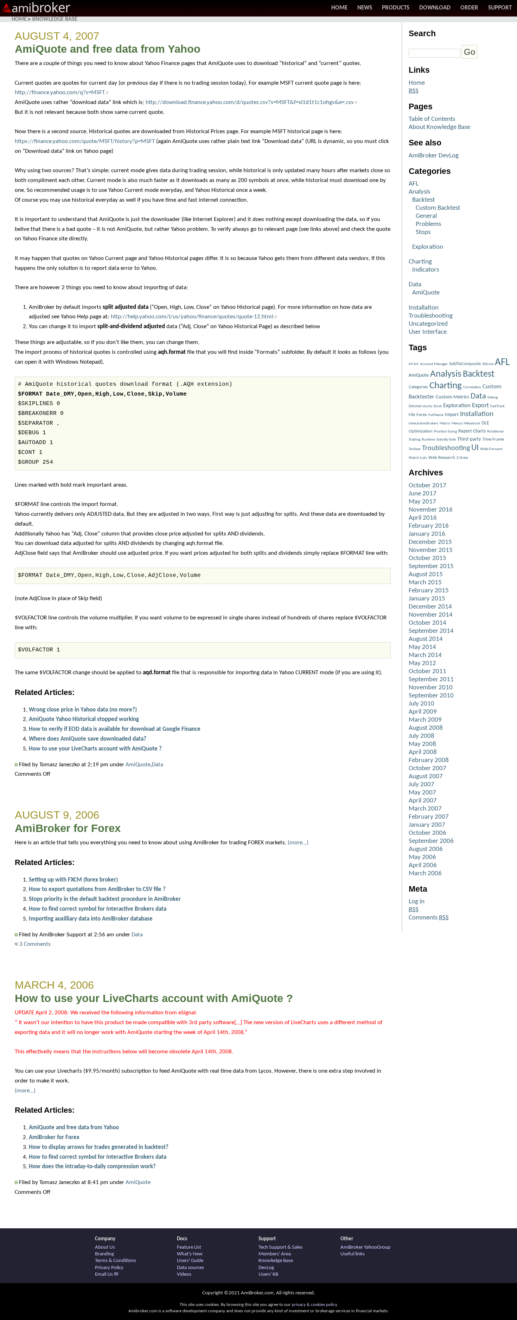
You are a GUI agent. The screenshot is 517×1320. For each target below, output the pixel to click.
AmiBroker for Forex (68, 828)
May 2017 (422, 502)
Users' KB (268, 1274)
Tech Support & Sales (280, 1247)
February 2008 (429, 760)
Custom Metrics (452, 397)
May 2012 (422, 663)
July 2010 (421, 704)
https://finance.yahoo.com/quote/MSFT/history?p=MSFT (85, 141)
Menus (457, 423)
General (426, 216)
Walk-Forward (491, 449)
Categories (418, 387)
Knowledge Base (54, 19)
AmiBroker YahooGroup (365, 1247)
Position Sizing (445, 432)
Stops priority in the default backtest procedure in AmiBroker (105, 899)
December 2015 (430, 542)
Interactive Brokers (423, 423)
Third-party (469, 439)
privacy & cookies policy (314, 1304)
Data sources (190, 1267)
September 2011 (431, 679)
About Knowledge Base (439, 127)
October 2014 (427, 623)
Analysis (419, 192)
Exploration (427, 247)
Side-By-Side (446, 440)
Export (480, 406)
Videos (184, 1274)
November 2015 (431, 550)
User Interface (428, 332)
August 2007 (426, 776)
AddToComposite (465, 364)
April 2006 (423, 865)
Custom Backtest (438, 208)
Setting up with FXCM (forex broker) (73, 880)
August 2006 (426, 849)
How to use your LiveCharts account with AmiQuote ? (95, 749)
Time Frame (493, 439)
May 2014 (422, 647)
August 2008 (426, 728)
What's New (190, 1254)
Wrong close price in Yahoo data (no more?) (83, 710)
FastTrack (497, 406)
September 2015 (431, 566)
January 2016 (427, 534)
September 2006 (431, 841)
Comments (429, 918)
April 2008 (423, 752)
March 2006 (425, 873)
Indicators (425, 270)
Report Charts (472, 431)
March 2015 (425, 582)
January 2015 (427, 599)
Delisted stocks (420, 406)
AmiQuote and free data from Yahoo (107, 49)
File (412, 414)
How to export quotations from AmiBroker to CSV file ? (97, 889)
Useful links (352, 1254)
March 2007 (425, 809)
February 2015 (429, 590)
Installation (424, 308)
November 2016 (431, 510)
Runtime (428, 440)
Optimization (421, 431)
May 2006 (422, 857)
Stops (423, 232)
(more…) (298, 843)
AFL (414, 184)
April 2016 (423, 518)
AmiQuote (138, 765)
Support (500, 8)
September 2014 (431, 631)
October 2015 (427, 558)
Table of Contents (432, 119)
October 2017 (427, 485)
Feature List (189, 1247)
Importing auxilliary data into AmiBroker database (91, 919)
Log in (417, 901)
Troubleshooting (431, 316)
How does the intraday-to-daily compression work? (92, 1167)
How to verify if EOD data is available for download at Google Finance (114, 729)
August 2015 (426, 574)
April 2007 (423, 801)
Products (395, 8)
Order (469, 8)
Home (339, 8)
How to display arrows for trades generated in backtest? (98, 1147)
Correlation (472, 387)
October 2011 (427, 671)
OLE (485, 423)
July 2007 (421, 784)
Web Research (441, 457)
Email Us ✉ (107, 1274)
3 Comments (34, 944)
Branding (104, 1254)
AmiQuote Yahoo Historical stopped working (84, 719)
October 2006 (427, 833)
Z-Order (462, 458)
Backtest (423, 200)
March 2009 (425, 720)
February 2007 (429, 817)
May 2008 (422, 744)
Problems (428, 224)
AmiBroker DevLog (434, 155)
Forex (421, 414)
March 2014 (425, 655)
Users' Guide (190, 1260)
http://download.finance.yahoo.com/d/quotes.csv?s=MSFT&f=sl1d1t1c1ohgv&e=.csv (250, 102)
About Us (105, 1247)
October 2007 (427, 768)
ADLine (487, 364)
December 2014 (430, 607)
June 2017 (422, 493)
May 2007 (422, 792)
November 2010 (431, 687)
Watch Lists (418, 458)
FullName (435, 415)
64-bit (414, 364)
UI (475, 448)
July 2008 (421, 736)
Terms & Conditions (115, 1260)
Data (157, 765)
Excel (438, 406)
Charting (420, 262)
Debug (492, 397)
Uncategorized (428, 324)
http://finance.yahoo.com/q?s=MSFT (60, 93)
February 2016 (429, 526)
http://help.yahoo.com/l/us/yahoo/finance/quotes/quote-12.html (192, 317)
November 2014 (431, 615)
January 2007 (427, 825)
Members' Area (274, 1254)
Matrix (445, 423)
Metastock (472, 423)
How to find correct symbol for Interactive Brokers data (97, 909)
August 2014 (426, 639)
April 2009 (423, 712)
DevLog (266, 1267)
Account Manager (434, 364)
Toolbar (415, 449)
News (364, 8)
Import (452, 414)
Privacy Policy (109, 1267)
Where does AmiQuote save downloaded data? (87, 739)
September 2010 (431, 695)
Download (435, 8)
